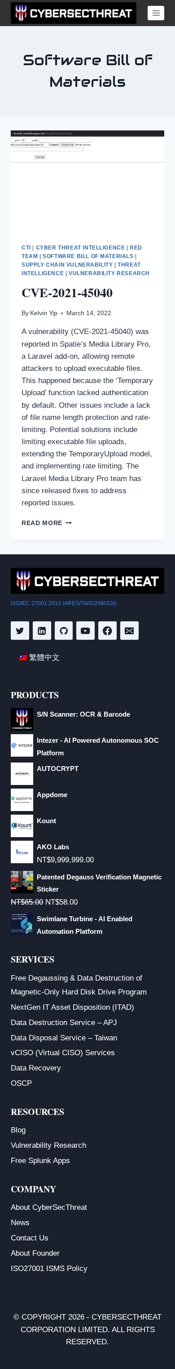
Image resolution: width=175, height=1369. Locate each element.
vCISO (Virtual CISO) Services (63, 1052)
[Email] (129, 630)
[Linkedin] (42, 630)
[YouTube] (85, 630)
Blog (18, 1130)
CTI (26, 248)
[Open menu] (156, 13)
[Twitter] (20, 630)
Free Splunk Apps (40, 1160)
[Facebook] (107, 630)
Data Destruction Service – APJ (64, 1022)
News (20, 1222)
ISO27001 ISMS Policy (49, 1268)
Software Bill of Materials (88, 256)
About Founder (35, 1253)
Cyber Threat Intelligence (80, 248)
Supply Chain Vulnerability (67, 265)
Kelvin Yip (43, 313)
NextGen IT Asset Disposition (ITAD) (72, 1007)
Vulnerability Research (109, 273)
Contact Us (29, 1238)
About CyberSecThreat (49, 1207)
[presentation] (87, 181)
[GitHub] (64, 630)
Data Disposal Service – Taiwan (64, 1038)
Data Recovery (36, 1068)
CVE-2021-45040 (67, 292)
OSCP (21, 1083)
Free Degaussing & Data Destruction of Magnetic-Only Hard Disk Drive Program (79, 985)
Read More (47, 523)
